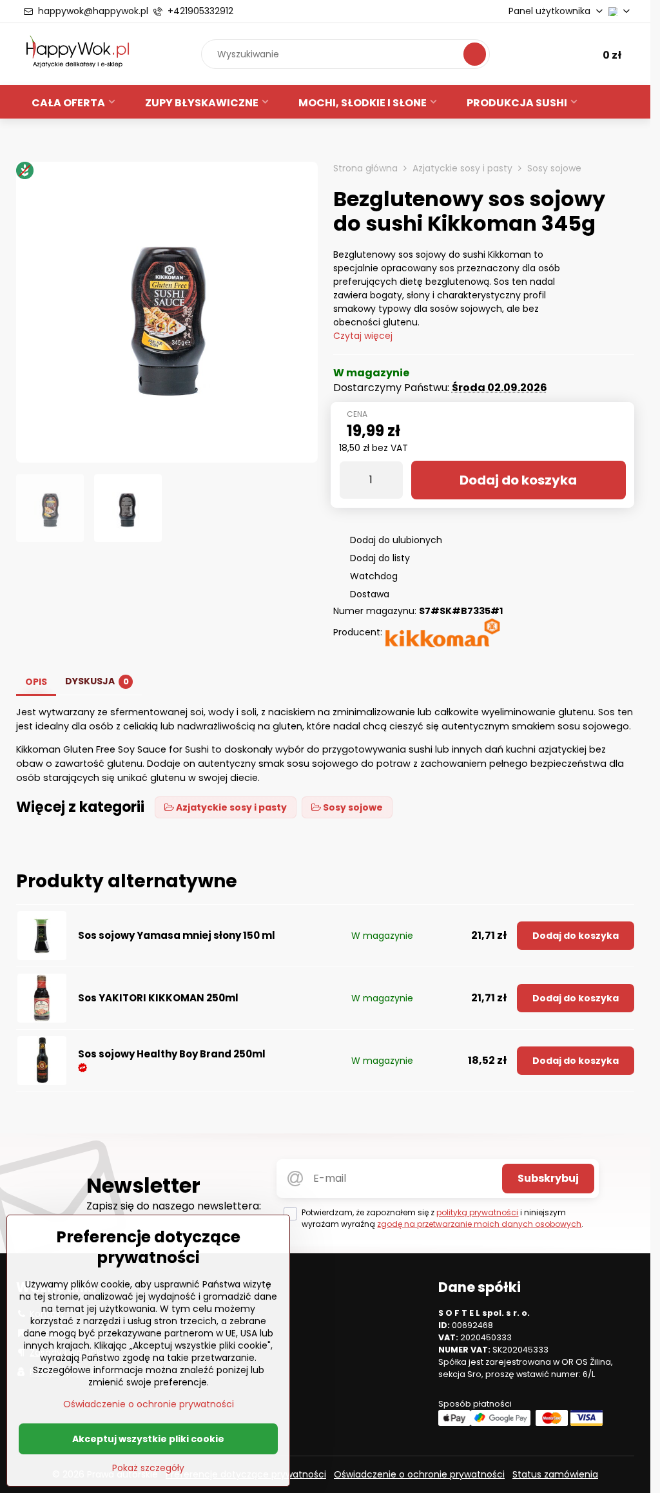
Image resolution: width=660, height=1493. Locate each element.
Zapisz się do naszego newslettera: (173, 1206)
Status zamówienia (555, 1474)
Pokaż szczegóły (148, 1468)
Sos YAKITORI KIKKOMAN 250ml (158, 998)
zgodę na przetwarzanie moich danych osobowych (479, 1223)
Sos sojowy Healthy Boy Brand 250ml (172, 1054)
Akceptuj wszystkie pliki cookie (148, 1438)
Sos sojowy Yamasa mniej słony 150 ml (176, 935)
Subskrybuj (548, 1178)
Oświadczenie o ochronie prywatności (419, 1474)
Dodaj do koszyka (518, 480)
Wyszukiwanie (474, 53)
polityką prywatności (477, 1212)
